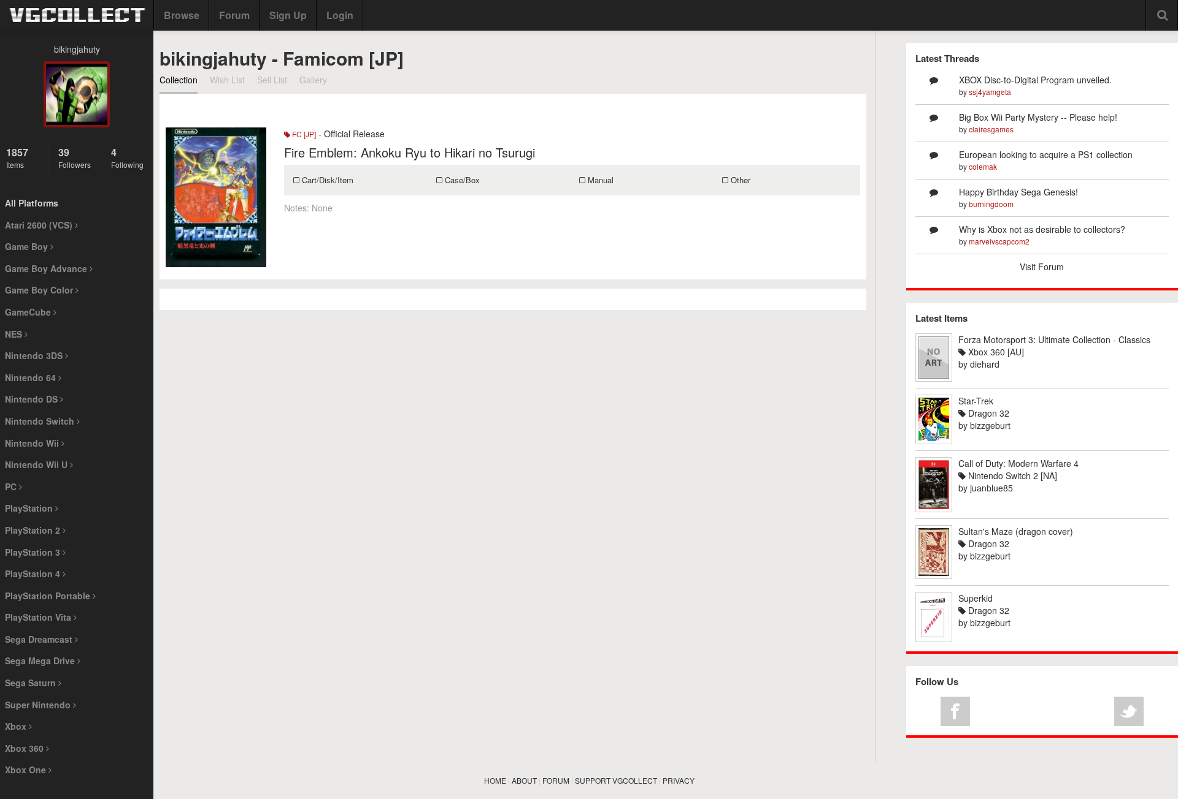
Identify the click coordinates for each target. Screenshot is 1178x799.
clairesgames (991, 129)
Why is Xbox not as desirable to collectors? (1042, 229)
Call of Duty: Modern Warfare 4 (1018, 463)
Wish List (227, 80)
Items (17, 157)
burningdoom (991, 204)
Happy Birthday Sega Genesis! (1018, 192)
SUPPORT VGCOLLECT (616, 780)
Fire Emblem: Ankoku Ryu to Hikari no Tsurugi (409, 152)
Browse (181, 15)
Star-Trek (975, 401)
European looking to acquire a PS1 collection (1046, 154)
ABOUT (524, 780)
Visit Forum (1042, 266)
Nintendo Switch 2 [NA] (1011, 475)
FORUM (555, 780)
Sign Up (288, 15)
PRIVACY (679, 780)
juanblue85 (991, 488)
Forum (234, 15)
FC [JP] (303, 134)
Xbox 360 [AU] (995, 352)
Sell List (272, 80)
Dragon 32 (987, 413)
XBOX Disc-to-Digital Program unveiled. (1035, 80)
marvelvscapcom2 (999, 241)
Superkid (975, 598)
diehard (984, 364)
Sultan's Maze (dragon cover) (1015, 531)
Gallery (313, 80)
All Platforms (31, 203)
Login (339, 15)
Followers (74, 157)
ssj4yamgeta (990, 91)
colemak (983, 166)
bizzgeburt (990, 425)
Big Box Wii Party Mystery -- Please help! (1038, 117)
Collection (179, 80)
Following (127, 157)
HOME (495, 780)
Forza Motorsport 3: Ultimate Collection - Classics (1054, 339)
